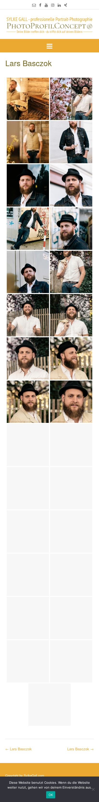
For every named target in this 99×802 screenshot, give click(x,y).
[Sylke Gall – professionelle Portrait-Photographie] (49, 24)
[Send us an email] (34, 5)
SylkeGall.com (34, 775)
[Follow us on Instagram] (53, 5)
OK (51, 795)
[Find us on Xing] (65, 5)
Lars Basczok (80, 748)
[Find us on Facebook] (40, 5)
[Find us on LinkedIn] (59, 5)
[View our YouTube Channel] (46, 5)
